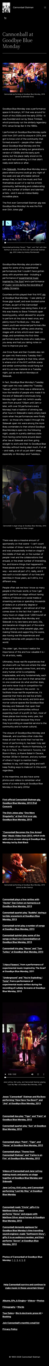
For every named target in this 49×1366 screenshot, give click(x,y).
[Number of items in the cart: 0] (5, 18)
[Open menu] (45, 7)
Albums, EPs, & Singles (14, 1300)
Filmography (8, 1307)
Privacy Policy (9, 1329)
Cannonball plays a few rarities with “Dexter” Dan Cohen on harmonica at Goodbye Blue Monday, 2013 (21, 903)
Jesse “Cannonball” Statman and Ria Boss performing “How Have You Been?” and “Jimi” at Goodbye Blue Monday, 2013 (24, 1100)
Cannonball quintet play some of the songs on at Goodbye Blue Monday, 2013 (21, 939)
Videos (31, 1300)
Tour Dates (8, 1313)
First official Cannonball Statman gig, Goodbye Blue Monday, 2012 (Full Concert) (21, 803)
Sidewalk (11, 169)
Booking (6, 1316)
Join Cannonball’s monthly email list (20, 1323)
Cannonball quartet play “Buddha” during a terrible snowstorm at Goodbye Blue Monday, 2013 (24, 916)
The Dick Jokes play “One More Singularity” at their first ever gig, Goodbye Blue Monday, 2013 (19, 816)
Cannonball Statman (23, 7)
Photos (40, 1300)
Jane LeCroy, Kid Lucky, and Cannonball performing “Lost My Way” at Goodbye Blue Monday (23, 1191)
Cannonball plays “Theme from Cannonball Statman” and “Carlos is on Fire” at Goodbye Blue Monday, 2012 (22, 1155)
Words (20, 1307)
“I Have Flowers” (10, 964)
